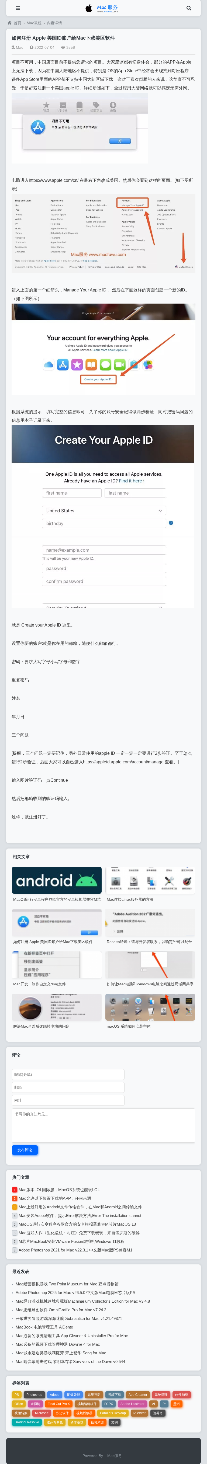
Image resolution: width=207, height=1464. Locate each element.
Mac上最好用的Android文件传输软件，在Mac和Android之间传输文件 (80, 1207)
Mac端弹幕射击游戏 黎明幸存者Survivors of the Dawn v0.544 (70, 1361)
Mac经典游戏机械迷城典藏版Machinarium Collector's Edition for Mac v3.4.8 (83, 1301)
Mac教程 (34, 23)
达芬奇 (158, 1413)
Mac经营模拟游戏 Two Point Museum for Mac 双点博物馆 (67, 1284)
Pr (164, 1404)
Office (19, 1404)
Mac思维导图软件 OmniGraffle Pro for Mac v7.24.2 (61, 1309)
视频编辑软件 (87, 1404)
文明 (114, 1422)
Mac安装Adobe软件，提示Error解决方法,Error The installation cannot (80, 1215)
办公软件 (62, 1413)
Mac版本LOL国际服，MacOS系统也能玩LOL (59, 1189)
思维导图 (94, 1395)
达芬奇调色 (55, 1422)
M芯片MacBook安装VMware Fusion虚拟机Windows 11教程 (72, 1241)
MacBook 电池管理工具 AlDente (44, 1327)
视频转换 (21, 1413)
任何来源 (97, 1422)
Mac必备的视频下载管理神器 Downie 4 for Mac (58, 1344)
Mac (19, 47)
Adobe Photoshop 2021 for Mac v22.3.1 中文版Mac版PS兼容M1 (75, 1250)
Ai (153, 1404)
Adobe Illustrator (132, 1404)
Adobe (55, 1395)
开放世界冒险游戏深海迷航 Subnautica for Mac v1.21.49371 (69, 1318)
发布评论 (24, 1150)
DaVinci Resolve (27, 1422)
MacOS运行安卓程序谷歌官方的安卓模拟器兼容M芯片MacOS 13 (77, 1224)
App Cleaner (138, 1395)
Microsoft (41, 1413)
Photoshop (34, 1395)
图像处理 (73, 1395)
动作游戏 (76, 1422)
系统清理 (161, 1395)
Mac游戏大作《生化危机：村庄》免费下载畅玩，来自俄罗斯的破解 (79, 1232)
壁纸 (176, 1404)
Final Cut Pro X (59, 1404)
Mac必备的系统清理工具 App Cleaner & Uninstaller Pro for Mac (72, 1335)
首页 (17, 23)
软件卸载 (181, 1395)
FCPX (108, 1404)
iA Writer (139, 1413)
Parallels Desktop (113, 1413)
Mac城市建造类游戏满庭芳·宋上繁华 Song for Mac (61, 1353)
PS (17, 1395)
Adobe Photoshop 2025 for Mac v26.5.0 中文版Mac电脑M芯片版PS (75, 1292)
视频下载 (114, 1395)
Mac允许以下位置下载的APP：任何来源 (55, 1198)
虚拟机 (35, 1404)
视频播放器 (84, 1413)
